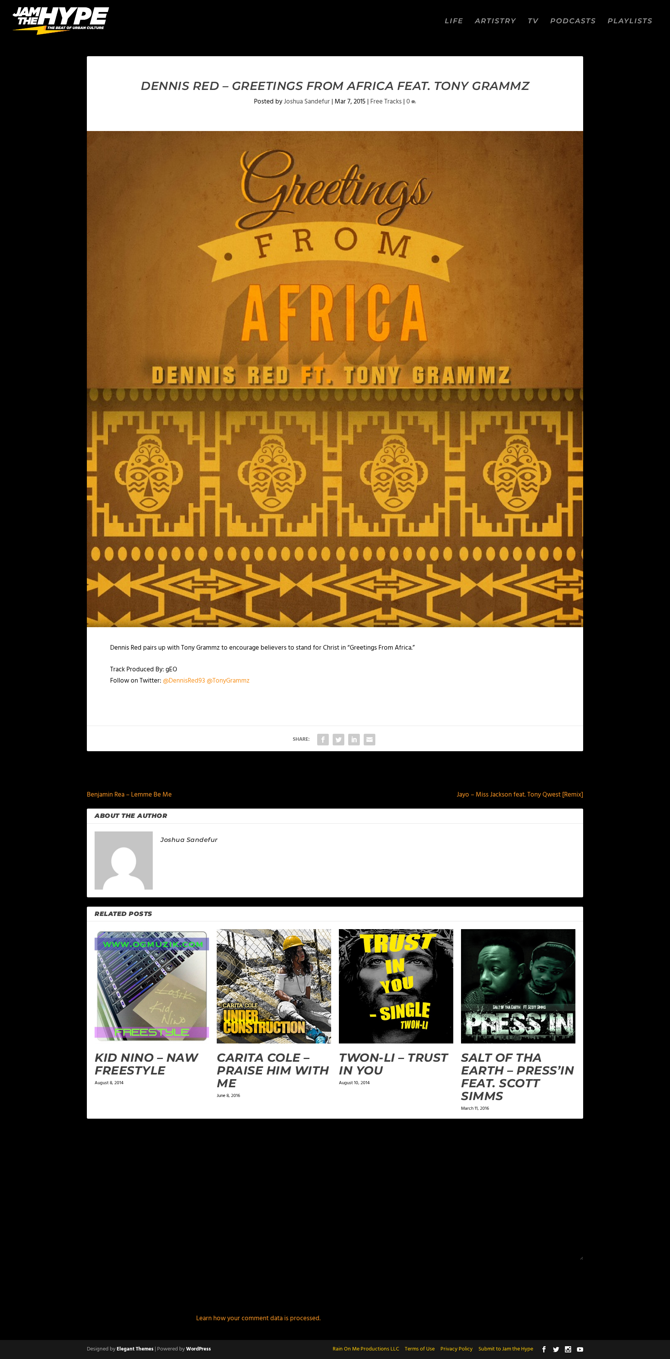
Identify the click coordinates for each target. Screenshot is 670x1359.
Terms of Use (420, 1349)
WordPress (198, 1349)
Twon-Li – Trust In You (393, 1064)
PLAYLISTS (630, 21)
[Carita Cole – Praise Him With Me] (274, 986)
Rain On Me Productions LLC (366, 1349)
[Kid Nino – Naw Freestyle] (152, 986)
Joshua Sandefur (307, 102)
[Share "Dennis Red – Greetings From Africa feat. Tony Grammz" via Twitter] (338, 739)
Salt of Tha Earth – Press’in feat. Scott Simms (517, 1076)
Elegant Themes (135, 1349)
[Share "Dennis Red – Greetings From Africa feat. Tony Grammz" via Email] (369, 739)
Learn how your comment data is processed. (258, 1318)
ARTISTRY (495, 21)
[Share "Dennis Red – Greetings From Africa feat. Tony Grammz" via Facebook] (323, 739)
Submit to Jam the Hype (505, 1349)
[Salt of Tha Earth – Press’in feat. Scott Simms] (518, 986)
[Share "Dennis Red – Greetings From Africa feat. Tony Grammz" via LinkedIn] (354, 739)
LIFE (454, 21)
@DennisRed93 (184, 681)
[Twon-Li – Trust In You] (396, 986)
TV (533, 21)
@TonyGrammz (228, 681)
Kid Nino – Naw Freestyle (146, 1064)
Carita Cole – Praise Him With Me (273, 1070)
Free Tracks (386, 102)
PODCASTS (573, 21)
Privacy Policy (456, 1349)
